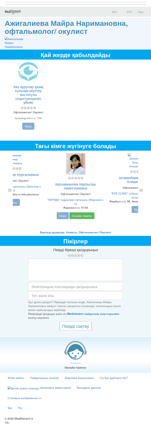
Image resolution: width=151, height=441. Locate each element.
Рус (20, 408)
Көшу (28, 126)
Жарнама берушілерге (79, 378)
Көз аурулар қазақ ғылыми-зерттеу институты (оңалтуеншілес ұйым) (28, 94)
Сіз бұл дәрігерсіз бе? (114, 378)
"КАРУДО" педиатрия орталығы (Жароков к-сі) (75, 202)
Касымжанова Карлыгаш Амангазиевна (75, 185)
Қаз (10, 408)
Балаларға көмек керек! (55, 387)
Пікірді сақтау (75, 326)
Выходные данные (89, 387)
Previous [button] (10, 190)
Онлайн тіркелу (82, 216)
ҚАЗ (114, 12)
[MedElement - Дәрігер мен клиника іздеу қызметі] (13, 12)
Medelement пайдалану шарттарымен (93, 314)
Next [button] (141, 190)
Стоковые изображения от (24, 398)
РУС (129, 12)
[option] (76, 190)
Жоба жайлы (16, 378)
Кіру (140, 12)
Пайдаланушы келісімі (44, 378)
